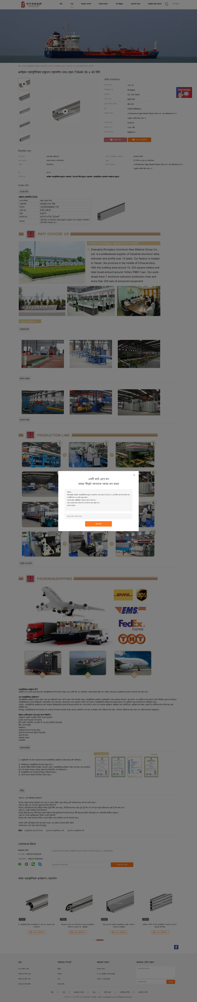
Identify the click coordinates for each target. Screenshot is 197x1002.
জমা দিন (99, 523)
